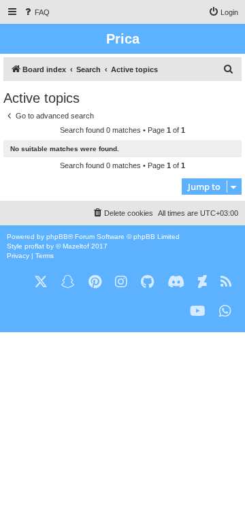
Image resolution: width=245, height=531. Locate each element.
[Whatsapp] (225, 311)
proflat (34, 246)
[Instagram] (121, 282)
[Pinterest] (95, 282)
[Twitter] (41, 282)
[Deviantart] (202, 282)
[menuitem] (36, 12)
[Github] (147, 282)
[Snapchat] (68, 282)
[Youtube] (197, 311)
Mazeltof (76, 246)
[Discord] (176, 282)
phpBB (57, 236)
